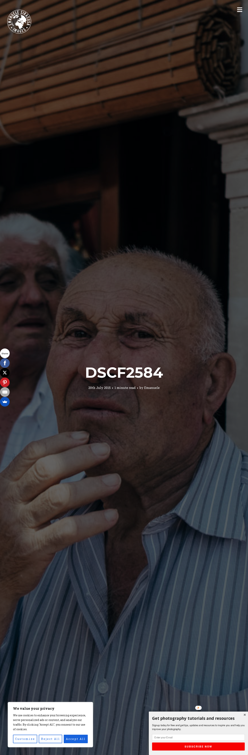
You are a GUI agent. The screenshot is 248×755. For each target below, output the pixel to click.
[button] (198, 718)
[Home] (19, 21)
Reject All (50, 739)
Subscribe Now (198, 746)
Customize (25, 739)
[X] (5, 373)
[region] (50, 724)
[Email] (5, 392)
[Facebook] (5, 363)
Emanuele (152, 388)
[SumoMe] (5, 402)
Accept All (76, 739)
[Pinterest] (5, 382)
